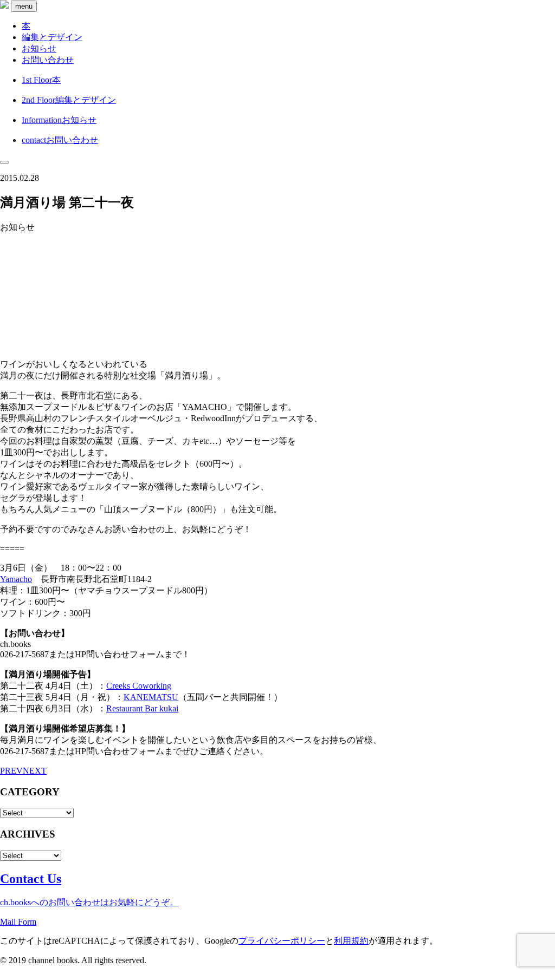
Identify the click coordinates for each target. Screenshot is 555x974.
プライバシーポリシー (281, 940)
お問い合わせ (48, 59)
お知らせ (39, 48)
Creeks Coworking (138, 685)
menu (24, 6)
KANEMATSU (151, 697)
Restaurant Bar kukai (142, 708)
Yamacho (16, 579)
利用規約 (351, 940)
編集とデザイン (52, 37)
